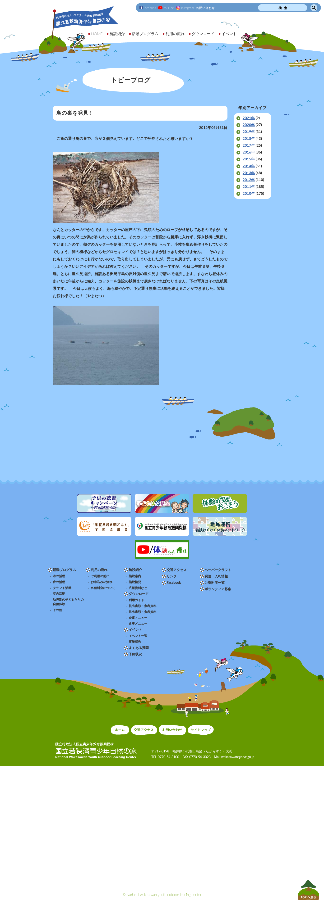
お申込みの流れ (101, 582)
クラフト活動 (62, 588)
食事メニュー (138, 617)
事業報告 (135, 641)
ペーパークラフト (218, 570)
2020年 (249, 125)
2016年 (249, 152)
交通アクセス (177, 570)
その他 (57, 610)
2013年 (249, 173)
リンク (172, 576)
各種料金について (103, 588)
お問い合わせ (205, 8)
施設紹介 (135, 570)
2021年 (249, 118)
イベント (135, 629)
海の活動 (59, 576)
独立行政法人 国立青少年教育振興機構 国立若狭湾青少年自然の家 (79, 30)
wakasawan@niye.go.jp (237, 757)
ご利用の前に (100, 576)
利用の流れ (99, 570)
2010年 (249, 193)
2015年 (249, 159)
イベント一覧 (138, 635)
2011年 (249, 187)
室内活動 (59, 593)
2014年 (249, 166)
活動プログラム (64, 570)
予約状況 (135, 654)
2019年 (249, 132)
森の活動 (59, 582)
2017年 (249, 145)
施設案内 (135, 576)
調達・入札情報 (216, 576)
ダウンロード (139, 594)
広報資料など (138, 588)
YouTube (168, 8)
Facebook (149, 8)
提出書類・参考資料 (143, 606)
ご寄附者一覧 (215, 582)
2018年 (249, 138)
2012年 (249, 180)
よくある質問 (139, 648)
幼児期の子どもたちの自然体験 (68, 602)
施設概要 (135, 582)
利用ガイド (136, 600)
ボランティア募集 (218, 589)
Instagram (187, 8)
